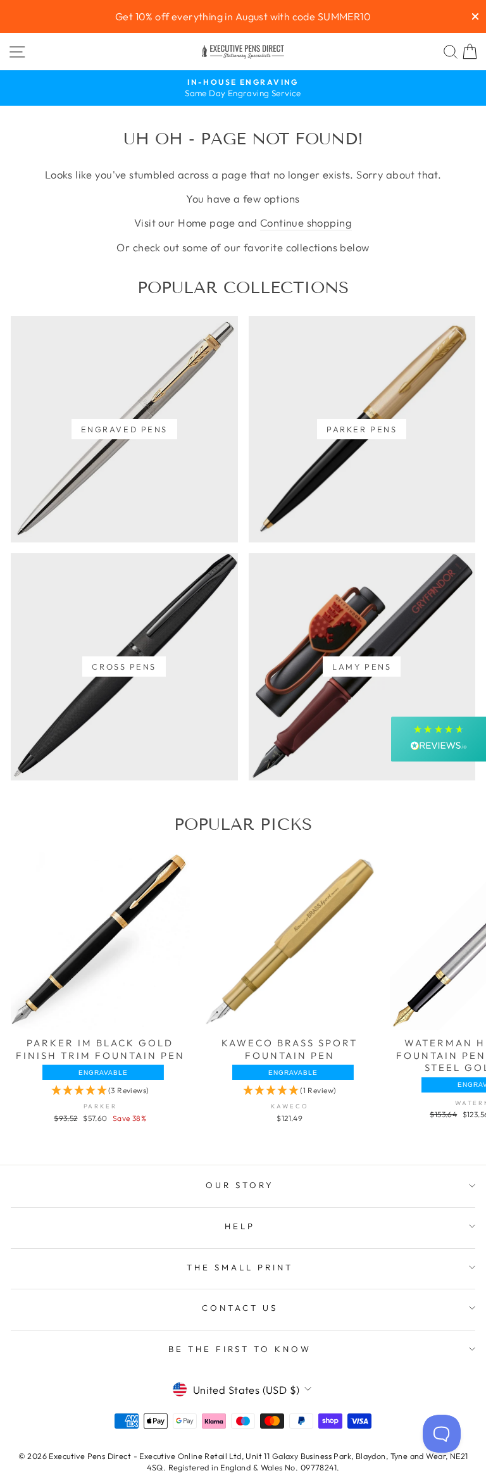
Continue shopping (306, 222)
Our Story (240, 1185)
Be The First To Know (240, 1349)
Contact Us (240, 1308)
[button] (100, 1091)
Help (240, 1226)
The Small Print (240, 1267)
